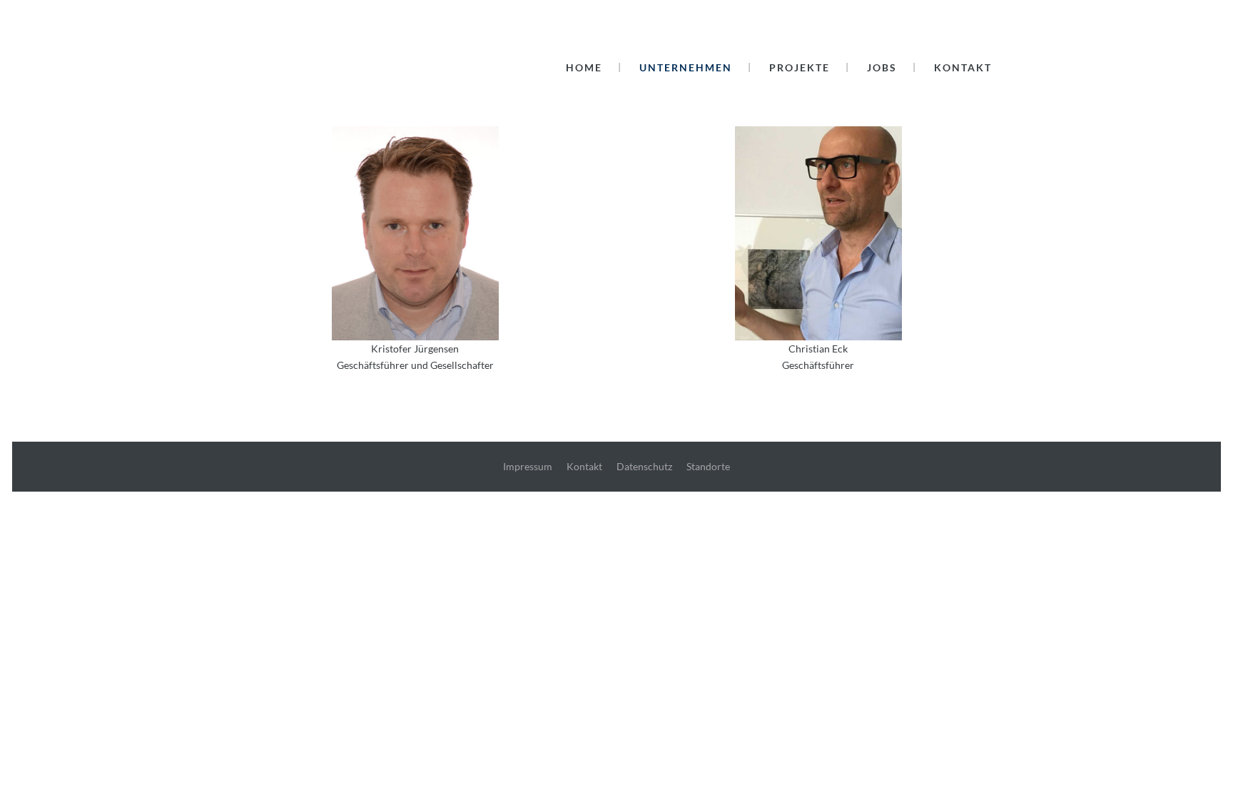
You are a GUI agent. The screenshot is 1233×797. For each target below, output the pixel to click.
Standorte (708, 466)
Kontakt (584, 466)
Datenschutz (644, 466)
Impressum (527, 466)
